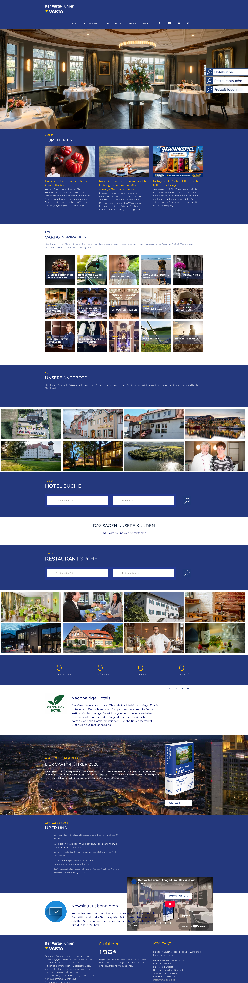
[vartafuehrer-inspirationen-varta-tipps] (188, 256)
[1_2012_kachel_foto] (60, 256)
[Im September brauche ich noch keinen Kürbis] (70, 161)
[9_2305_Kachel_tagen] (124, 289)
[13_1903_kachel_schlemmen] (188, 289)
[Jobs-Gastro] (92, 322)
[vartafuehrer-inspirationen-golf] (156, 322)
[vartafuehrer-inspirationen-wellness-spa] (124, 322)
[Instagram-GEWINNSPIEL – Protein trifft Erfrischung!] (178, 161)
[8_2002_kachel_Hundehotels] (156, 256)
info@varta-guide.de (164, 979)
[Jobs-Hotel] (60, 322)
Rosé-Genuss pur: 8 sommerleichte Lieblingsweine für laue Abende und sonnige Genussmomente (123, 185)
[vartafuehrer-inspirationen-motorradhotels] (188, 322)
